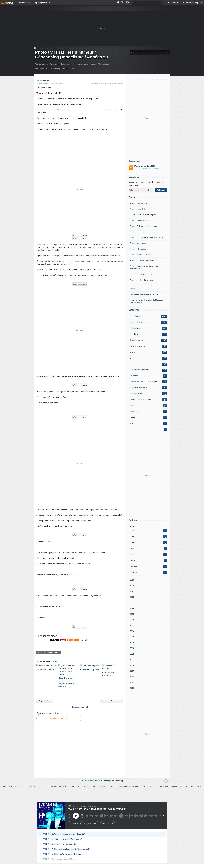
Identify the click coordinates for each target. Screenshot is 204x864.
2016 (132, 631)
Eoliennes (134, 376)
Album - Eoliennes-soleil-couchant (143, 226)
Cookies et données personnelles (169, 786)
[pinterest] (127, 2)
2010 (132, 665)
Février (134, 566)
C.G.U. (110, 786)
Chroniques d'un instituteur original (143, 382)
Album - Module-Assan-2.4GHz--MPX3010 (147, 238)
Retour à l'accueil (79, 707)
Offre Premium (148, 786)
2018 (132, 620)
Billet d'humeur (136, 316)
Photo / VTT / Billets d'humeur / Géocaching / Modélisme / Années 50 (71, 54)
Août (133, 531)
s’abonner (77, 823)
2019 (132, 614)
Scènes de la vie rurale (139, 322)
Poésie (132, 406)
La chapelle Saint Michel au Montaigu (145, 294)
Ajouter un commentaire (59, 718)
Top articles (75, 786)
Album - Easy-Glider (138, 209)
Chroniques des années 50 (140, 400)
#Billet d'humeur (117, 83)
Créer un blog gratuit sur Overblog (56, 786)
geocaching (134, 364)
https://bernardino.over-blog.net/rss (147, 169)
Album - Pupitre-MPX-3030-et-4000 (144, 260)
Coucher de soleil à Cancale (141, 274)
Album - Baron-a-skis (138, 203)
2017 (132, 625)
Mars (133, 560)
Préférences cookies (193, 786)
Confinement (135, 412)
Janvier (134, 572)
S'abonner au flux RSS (144, 166)
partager (93, 823)
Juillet (133, 537)
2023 (132, 591)
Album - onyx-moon (138, 243)
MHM (132, 423)
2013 (132, 648)
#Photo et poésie (105, 83)
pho (131, 429)
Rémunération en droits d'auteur (128, 786)
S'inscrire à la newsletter (48, 652)
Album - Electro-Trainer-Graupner (143, 220)
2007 (132, 682)
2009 (132, 671)
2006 (132, 688)
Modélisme (134, 334)
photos (132, 352)
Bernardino (18, 786)
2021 (132, 603)
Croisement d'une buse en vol (142, 280)
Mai (132, 549)
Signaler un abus (98, 786)
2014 (132, 642)
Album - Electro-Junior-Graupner (143, 215)
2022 (132, 597)
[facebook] (118, 2)
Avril (133, 555)
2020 (132, 608)
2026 (132, 526)
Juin (133, 543)
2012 (132, 654)
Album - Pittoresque (138, 249)
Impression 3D (136, 394)
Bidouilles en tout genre (139, 370)
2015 (132, 637)
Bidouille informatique (138, 388)
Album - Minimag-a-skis (139, 232)
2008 (132, 677)
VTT (131, 358)
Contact (86, 786)
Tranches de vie (136, 340)
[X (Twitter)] (122, 2)
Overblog (119, 781)
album (132, 418)
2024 (132, 585)
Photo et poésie (136, 328)
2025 (132, 580)
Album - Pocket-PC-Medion (141, 255)
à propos (109, 823)
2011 (132, 659)
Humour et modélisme (139, 346)
